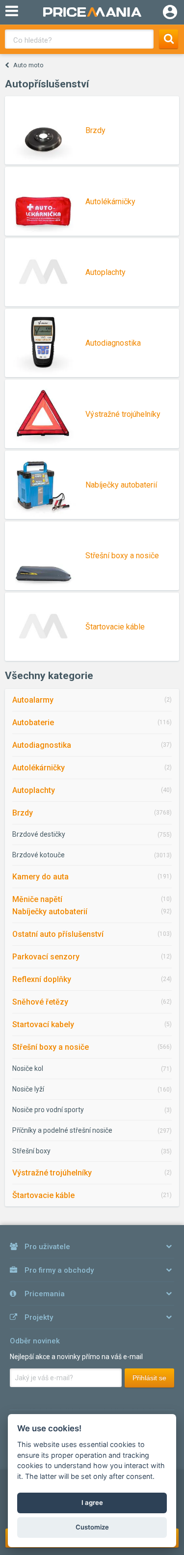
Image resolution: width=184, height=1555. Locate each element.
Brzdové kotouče (38, 855)
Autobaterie (33, 722)
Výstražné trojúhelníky (52, 1172)
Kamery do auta (40, 876)
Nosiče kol (27, 1068)
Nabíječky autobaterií (49, 911)
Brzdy (22, 813)
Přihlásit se (149, 1378)
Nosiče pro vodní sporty (48, 1110)
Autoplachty (33, 790)
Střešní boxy (31, 1151)
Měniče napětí (37, 899)
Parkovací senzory (45, 956)
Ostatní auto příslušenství (58, 934)
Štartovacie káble (43, 1195)
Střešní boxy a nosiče (50, 1047)
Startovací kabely (43, 1024)
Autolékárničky (38, 767)
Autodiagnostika (41, 745)
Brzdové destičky (38, 834)
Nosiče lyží (28, 1089)
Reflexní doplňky (41, 979)
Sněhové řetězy (40, 1002)
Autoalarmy (32, 700)
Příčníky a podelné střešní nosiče (62, 1130)
